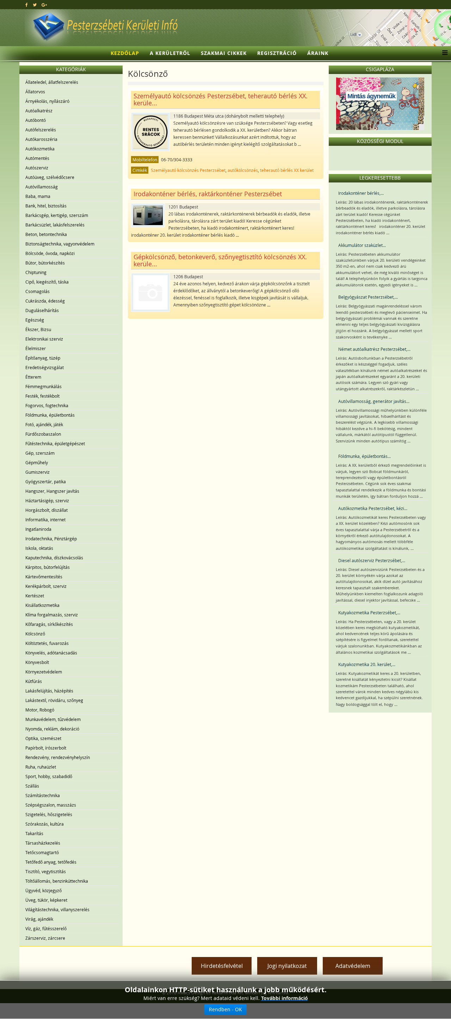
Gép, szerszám (40, 453)
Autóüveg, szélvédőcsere (49, 177)
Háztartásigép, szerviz (47, 500)
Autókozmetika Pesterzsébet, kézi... (372, 508)
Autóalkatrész (38, 110)
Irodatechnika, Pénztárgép (51, 538)
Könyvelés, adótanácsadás (51, 652)
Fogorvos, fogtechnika (46, 405)
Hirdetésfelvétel (222, 966)
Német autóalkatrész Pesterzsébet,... (374, 349)
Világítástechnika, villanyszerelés (57, 909)
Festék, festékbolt (42, 396)
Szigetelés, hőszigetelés (48, 814)
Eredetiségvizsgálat (44, 367)
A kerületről (170, 53)
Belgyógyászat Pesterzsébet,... (368, 297)
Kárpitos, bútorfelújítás (47, 567)
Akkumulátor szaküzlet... (362, 245)
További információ (284, 998)
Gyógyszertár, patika (45, 481)
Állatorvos (35, 91)
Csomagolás (37, 291)
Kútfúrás (33, 681)
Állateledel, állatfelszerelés (51, 82)
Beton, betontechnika (46, 234)
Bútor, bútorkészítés (45, 263)
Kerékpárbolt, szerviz (46, 586)
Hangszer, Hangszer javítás (52, 491)
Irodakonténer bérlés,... (361, 193)
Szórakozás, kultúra (44, 824)
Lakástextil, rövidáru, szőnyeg (54, 700)
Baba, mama (37, 196)
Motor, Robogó (39, 710)
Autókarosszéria (41, 139)
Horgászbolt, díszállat (46, 510)
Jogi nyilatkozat (287, 966)
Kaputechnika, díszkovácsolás (54, 557)
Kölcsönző (35, 633)
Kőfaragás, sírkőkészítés (49, 624)
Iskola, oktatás (39, 548)
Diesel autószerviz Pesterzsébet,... (371, 560)
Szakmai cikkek (224, 53)
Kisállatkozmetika (42, 605)
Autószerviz (36, 167)
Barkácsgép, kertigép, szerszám (56, 215)
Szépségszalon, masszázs (50, 805)
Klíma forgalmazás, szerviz (51, 614)
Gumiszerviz (37, 472)
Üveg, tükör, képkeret (46, 900)
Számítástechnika (42, 795)
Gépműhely (36, 462)
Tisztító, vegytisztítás (45, 871)
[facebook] (26, 4)
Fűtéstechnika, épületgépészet (55, 443)
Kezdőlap (125, 53)
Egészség (34, 320)
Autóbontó (35, 120)
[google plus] (44, 4)
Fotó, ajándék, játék (44, 424)
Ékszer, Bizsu (38, 329)
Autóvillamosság (41, 186)
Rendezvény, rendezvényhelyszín (57, 757)
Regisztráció (277, 53)
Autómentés (37, 158)
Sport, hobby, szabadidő (48, 776)
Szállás (32, 786)
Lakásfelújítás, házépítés (49, 691)
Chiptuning (36, 272)
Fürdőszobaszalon (43, 434)
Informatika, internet (45, 519)
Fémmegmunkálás (43, 386)
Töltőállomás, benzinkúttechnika (56, 881)
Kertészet (34, 595)
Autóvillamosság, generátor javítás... (373, 401)
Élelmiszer (35, 348)
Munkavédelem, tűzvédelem (53, 719)
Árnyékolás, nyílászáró (47, 101)
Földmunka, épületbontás (50, 415)
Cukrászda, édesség (45, 301)
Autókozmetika (40, 148)
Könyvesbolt (37, 662)
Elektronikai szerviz (44, 339)
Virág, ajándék (39, 919)
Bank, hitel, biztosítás (46, 206)
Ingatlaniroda (38, 529)
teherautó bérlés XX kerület (287, 170)
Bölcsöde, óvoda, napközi (50, 253)
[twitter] (35, 4)
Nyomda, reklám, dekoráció (52, 729)
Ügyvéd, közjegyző (43, 890)
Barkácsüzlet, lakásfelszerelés (55, 225)
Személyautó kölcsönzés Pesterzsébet (188, 170)
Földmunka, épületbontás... (364, 456)
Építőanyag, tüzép (42, 358)
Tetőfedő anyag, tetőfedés (50, 862)
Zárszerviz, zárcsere (45, 938)
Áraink (317, 53)
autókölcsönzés (243, 170)
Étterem (33, 377)
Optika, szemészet (43, 738)
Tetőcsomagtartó (42, 852)
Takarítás (34, 833)
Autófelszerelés (40, 129)
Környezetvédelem (43, 672)
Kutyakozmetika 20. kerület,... (366, 664)
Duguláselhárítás (42, 310)
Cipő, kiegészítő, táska (47, 282)
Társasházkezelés (42, 843)
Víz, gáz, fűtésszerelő (46, 928)
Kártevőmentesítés (43, 576)
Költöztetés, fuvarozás (47, 643)
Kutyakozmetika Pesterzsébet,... (369, 612)
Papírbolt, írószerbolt (45, 748)
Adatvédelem (352, 966)
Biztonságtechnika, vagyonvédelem (59, 244)
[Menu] (443, 53)
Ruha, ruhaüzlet (40, 767)
